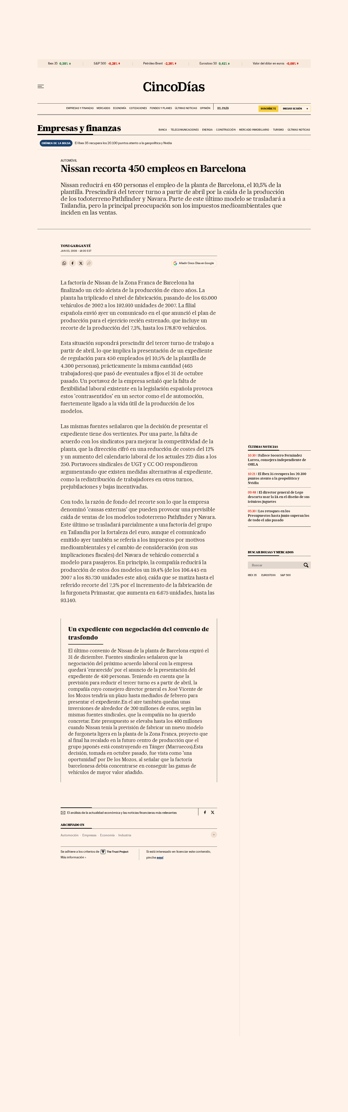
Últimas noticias (186, 108)
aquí (160, 857)
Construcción (225, 129)
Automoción (70, 835)
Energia (207, 129)
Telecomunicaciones (185, 129)
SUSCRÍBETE (268, 108)
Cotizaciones (138, 108)
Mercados (103, 108)
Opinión (205, 108)
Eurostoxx (268, 575)
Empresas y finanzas (80, 108)
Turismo (278, 129)
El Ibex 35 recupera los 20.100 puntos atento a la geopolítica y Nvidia (123, 143)
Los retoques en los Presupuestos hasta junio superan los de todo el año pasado (278, 515)
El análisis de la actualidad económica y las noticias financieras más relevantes (122, 813)
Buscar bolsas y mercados (271, 552)
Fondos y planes (161, 108)
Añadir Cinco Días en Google (196, 263)
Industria (124, 835)
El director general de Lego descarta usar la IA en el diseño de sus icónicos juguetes (279, 496)
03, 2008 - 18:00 (76, 250)
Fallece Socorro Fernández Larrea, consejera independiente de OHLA (277, 460)
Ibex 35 (53, 63)
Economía (119, 108)
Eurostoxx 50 (208, 63)
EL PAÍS (221, 107)
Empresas (89, 835)
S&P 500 (100, 63)
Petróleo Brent (153, 63)
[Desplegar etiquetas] (214, 834)
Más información (72, 857)
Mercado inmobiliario (254, 129)
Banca (163, 129)
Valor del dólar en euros (268, 63)
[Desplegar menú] (40, 86)
